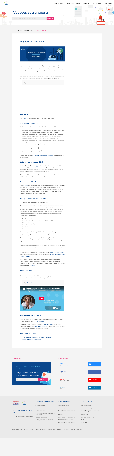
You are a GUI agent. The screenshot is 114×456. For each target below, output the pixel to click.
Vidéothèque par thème (63, 408)
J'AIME (95, 372)
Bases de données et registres (87, 417)
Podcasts (60, 414)
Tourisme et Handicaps (41, 326)
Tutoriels (38, 408)
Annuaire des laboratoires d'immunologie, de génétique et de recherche (90, 411)
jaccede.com (40, 321)
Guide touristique (47, 324)
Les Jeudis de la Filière (41, 405)
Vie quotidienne (58, 3)
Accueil (19, 30)
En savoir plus (33, 265)
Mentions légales (52, 429)
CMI (37, 165)
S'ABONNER (95, 379)
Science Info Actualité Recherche (65, 419)
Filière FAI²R (87, 3)
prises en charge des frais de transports (42, 155)
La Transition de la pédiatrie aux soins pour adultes (23, 419)
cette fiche (26, 118)
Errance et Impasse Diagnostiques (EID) (67, 422)
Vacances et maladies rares (57, 252)
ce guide (25, 185)
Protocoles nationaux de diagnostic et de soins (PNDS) (45, 414)
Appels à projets (84, 414)
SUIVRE (95, 364)
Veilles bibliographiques (63, 405)
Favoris (107, 3)
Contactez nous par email (76, 429)
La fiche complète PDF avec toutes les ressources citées (36, 337)
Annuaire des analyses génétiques (88, 408)
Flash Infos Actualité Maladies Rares (66, 417)
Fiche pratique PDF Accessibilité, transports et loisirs (40, 83)
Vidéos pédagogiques (41, 410)
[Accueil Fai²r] (9, 3)
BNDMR (82, 419)
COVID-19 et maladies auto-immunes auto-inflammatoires (44, 420)
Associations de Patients (73, 3)
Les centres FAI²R (98, 3)
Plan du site (59, 429)
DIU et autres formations (41, 417)
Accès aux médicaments (86, 405)
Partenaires (66, 429)
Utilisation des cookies (41, 429)
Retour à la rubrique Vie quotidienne (31, 339)
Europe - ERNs (84, 422)
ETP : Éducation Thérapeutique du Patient (23, 416)
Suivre (95, 387)
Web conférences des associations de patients (66, 411)
